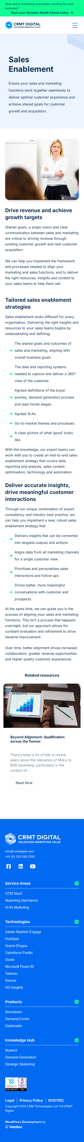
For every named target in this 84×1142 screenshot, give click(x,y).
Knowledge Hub (19, 1040)
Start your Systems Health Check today (39, 12)
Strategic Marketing (20, 1064)
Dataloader (13, 1026)
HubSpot (12, 939)
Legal (9, 1100)
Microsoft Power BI (19, 966)
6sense (10, 980)
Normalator (13, 1012)
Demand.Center (17, 1019)
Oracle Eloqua (16, 946)
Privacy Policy (31, 1100)
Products (13, 1002)
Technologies (17, 922)
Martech (11, 1050)
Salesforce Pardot (19, 953)
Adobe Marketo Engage (23, 932)
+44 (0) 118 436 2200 (20, 856)
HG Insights (14, 987)
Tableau (11, 973)
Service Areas (18, 883)
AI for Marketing (17, 907)
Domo (9, 960)
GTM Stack (13, 893)
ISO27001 (56, 1100)
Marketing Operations (21, 900)
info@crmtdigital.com (19, 851)
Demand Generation (20, 1057)
